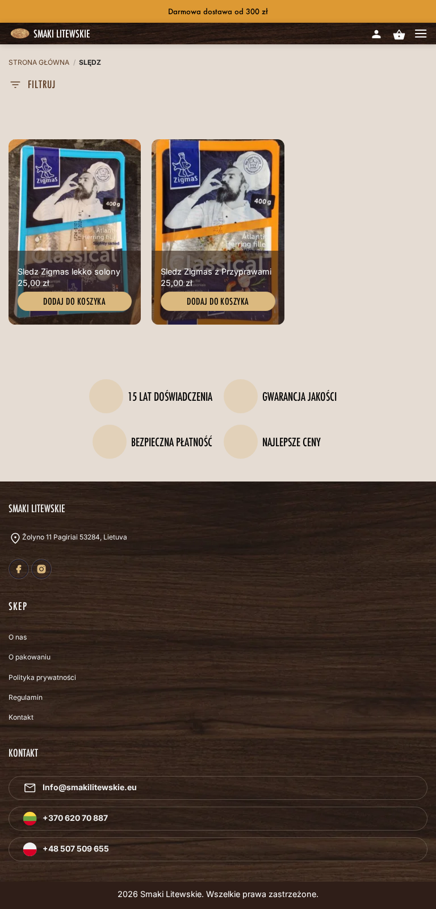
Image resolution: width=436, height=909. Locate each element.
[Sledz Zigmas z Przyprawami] (218, 232)
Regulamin (26, 697)
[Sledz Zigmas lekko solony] (75, 232)
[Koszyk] (398, 35)
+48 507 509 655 (76, 848)
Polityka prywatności (42, 677)
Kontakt (21, 717)
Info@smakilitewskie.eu (90, 787)
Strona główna (39, 62)
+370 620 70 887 (75, 818)
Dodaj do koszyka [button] (74, 301)
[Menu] (420, 33)
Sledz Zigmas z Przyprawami (216, 271)
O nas (18, 637)
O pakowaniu (30, 657)
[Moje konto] (376, 32)
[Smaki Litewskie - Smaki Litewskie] (20, 34)
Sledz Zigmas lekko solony (69, 271)
